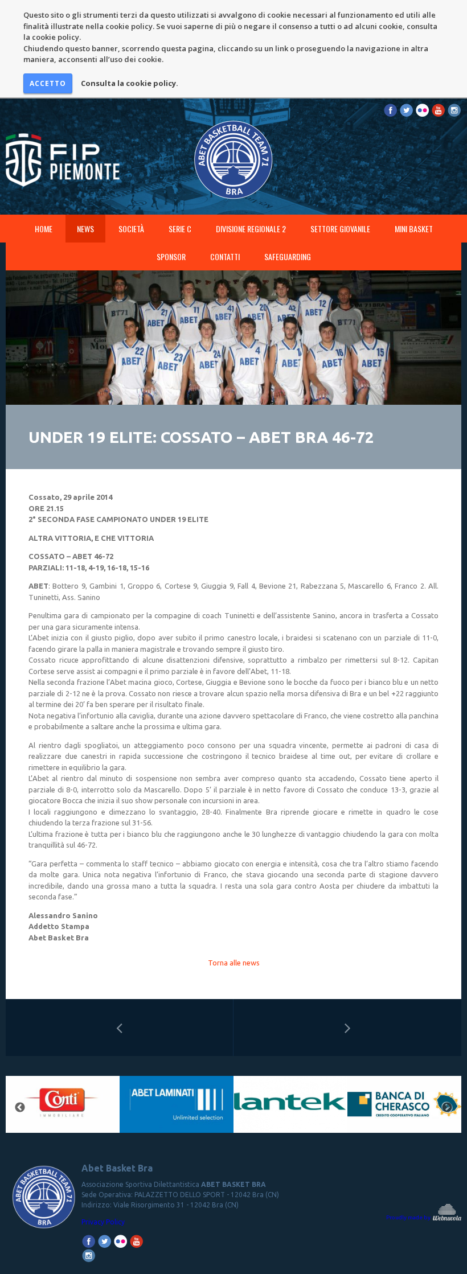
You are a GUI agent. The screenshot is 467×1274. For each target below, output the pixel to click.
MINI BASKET (414, 229)
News (85, 229)
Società (131, 229)
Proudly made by (409, 1217)
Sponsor (171, 256)
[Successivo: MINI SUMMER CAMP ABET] (347, 1027)
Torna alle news (234, 963)
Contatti (225, 256)
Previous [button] (20, 1107)
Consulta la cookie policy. (129, 83)
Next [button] (447, 1107)
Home (43, 229)
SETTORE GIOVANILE (340, 229)
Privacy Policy (103, 1222)
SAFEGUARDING (287, 256)
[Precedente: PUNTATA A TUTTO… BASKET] (119, 1027)
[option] (170, 1108)
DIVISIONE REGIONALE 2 (251, 229)
